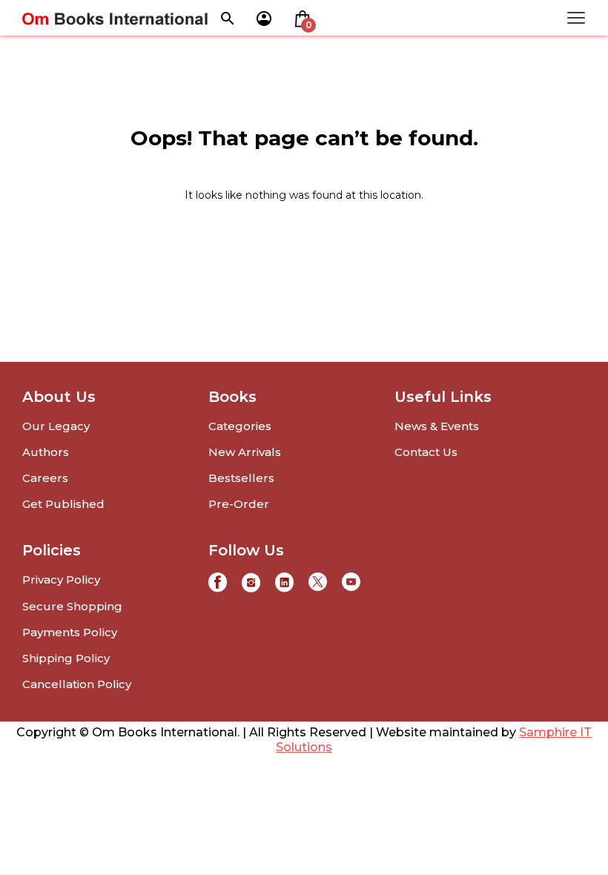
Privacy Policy (61, 579)
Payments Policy (69, 632)
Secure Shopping (72, 606)
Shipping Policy (66, 658)
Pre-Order (238, 504)
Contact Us (425, 452)
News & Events (436, 426)
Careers (45, 478)
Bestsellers (241, 478)
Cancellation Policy (76, 684)
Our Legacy (56, 426)
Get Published (63, 504)
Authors (45, 452)
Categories (239, 426)
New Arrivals (244, 452)
